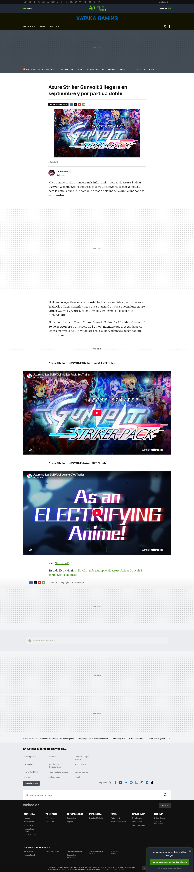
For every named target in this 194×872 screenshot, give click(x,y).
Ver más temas (31, 783)
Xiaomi (122, 69)
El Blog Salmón (160, 818)
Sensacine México (74, 851)
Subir (163, 805)
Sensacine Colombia (71, 856)
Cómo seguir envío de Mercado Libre (93, 738)
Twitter (164, 26)
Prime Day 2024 (31, 772)
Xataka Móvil (29, 821)
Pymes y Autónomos (158, 822)
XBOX (42, 26)
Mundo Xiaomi (30, 834)
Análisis (52, 756)
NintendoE (62, 563)
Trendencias (137, 818)
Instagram (126, 782)
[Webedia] (31, 804)
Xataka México (97, 8)
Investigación (30, 756)
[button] (63, 171)
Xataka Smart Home (29, 830)
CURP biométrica (136, 738)
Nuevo (163, 8)
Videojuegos (97, 18)
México (27, 777)
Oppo (131, 69)
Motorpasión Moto (118, 821)
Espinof (70, 821)
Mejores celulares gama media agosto (58, 738)
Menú (30, 8)
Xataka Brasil (29, 855)
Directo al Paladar (96, 818)
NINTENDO (55, 26)
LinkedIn (147, 782)
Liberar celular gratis (156, 738)
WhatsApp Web (92, 69)
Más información (117, 869)
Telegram (131, 782)
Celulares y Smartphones (55, 765)
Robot (151, 69)
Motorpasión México (115, 852)
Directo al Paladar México (96, 852)
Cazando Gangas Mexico (82, 757)
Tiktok (152, 782)
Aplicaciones (80, 764)
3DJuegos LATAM (52, 851)
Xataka (27, 818)
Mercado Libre (67, 69)
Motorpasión (115, 818)
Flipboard (79, 104)
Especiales (28, 764)
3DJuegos (50, 818)
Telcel (77, 777)
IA (103, 69)
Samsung (111, 69)
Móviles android (81, 772)
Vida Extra (50, 821)
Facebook (169, 26)
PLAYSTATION (29, 26)
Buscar (165, 795)
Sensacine (71, 818)
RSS (136, 782)
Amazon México (50, 69)
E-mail (83, 104)
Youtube (121, 782)
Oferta (79, 69)
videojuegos (79, 582)
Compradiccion (138, 825)
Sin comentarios (60, 104)
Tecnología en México (58, 772)
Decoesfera (137, 821)
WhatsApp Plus (119, 738)
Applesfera (28, 825)
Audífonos (141, 69)
